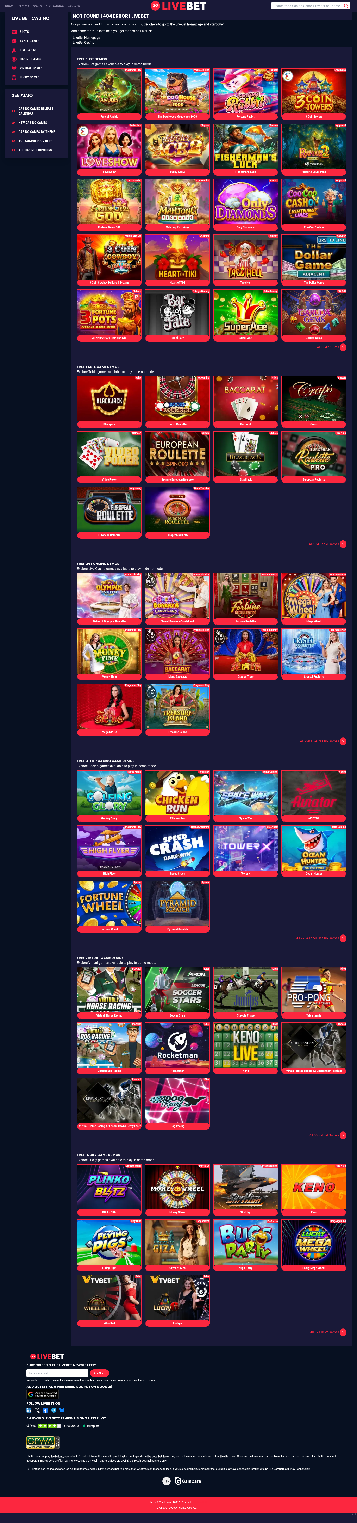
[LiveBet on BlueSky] (62, 1410)
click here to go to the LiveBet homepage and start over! (184, 24)
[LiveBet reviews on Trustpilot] (65, 1426)
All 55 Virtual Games (326, 1135)
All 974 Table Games (326, 544)
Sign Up (99, 1373)
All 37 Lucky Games (327, 1332)
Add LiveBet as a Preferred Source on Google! (69, 1386)
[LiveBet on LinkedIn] (28, 1410)
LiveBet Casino (83, 43)
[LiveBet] (178, 6)
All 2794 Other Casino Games (320, 938)
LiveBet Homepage (86, 38)
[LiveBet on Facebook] (45, 1410)
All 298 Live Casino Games (322, 741)
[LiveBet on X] (37, 1410)
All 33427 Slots (330, 347)
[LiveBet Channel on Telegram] (53, 1410)
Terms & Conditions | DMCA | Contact (178, 1502)
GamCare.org (281, 1468)
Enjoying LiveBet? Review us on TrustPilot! (67, 1418)
